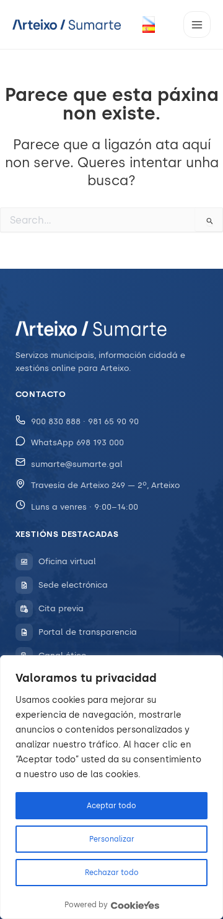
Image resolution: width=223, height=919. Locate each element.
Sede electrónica (73, 585)
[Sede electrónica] (24, 585)
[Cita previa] (24, 608)
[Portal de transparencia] (24, 632)
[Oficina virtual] (24, 561)
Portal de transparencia (87, 632)
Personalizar (111, 839)
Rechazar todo (112, 872)
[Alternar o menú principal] (197, 24)
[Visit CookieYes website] (135, 905)
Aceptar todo (111, 805)
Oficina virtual (67, 561)
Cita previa (61, 608)
